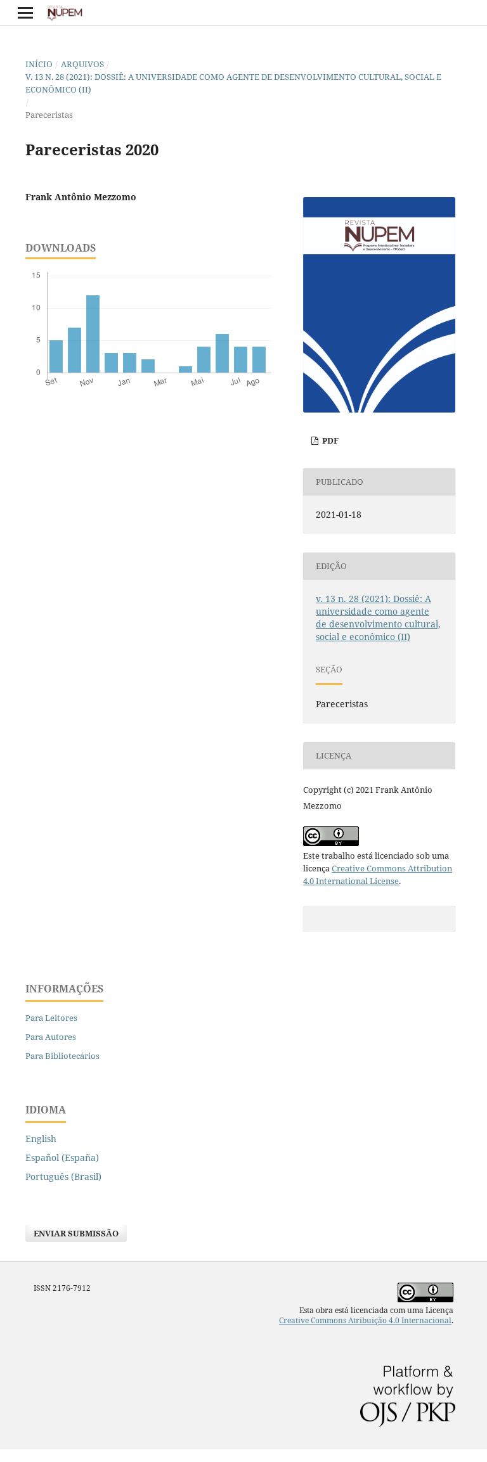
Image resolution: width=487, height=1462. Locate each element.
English (40, 1138)
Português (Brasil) (63, 1176)
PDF (329, 440)
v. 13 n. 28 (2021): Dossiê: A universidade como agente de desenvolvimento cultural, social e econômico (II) (233, 83)
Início (39, 64)
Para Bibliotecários (62, 1055)
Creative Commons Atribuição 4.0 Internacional (365, 1320)
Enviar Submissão (76, 1233)
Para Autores (50, 1036)
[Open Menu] (25, 12)
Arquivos (82, 64)
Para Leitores (51, 1017)
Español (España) (62, 1157)
